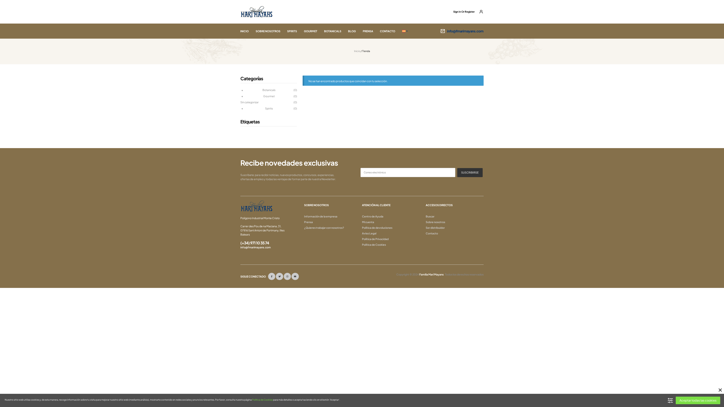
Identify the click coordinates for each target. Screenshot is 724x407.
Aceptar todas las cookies (698, 400)
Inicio (357, 51)
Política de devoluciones (377, 227)
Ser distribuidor (435, 227)
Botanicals (268, 90)
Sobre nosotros (435, 222)
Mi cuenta (368, 222)
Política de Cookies (374, 244)
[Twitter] (279, 276)
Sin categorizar (249, 102)
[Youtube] (295, 276)
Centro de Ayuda (372, 216)
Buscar (430, 216)
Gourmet (269, 96)
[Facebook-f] (271, 276)
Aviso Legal (369, 233)
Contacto (432, 233)
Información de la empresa (320, 216)
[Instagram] (287, 276)
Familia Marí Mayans (431, 274)
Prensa (308, 222)
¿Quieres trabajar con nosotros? (324, 227)
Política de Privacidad (375, 239)
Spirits (269, 108)
